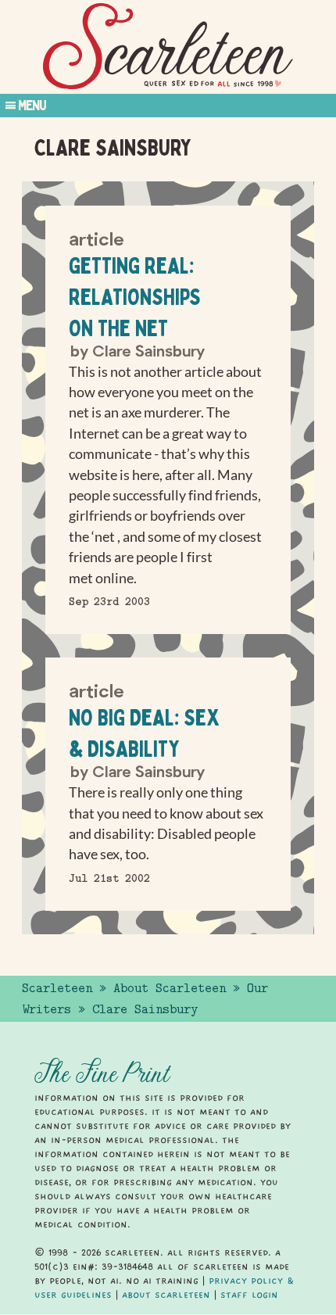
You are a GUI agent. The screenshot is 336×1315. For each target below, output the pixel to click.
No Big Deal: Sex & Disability (144, 733)
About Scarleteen (169, 988)
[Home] (168, 46)
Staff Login (249, 1295)
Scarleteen (57, 988)
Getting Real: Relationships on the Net (135, 297)
